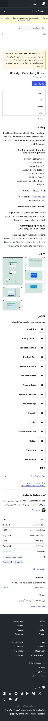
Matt (42, 667)
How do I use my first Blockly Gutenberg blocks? (33, 484)
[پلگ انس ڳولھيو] (19, 28)
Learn (43, 642)
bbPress (41, 672)
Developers (40, 651)
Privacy (42, 634)
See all (5, 587)
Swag (19, 655)
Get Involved (17, 642)
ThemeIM (37, 77)
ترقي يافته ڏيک (39, 569)
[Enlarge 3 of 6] (42, 286)
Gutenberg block (9, 557)
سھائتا (40, 118)
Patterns (19, 634)
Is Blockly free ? (38, 476)
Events (19, 646)
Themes (19, 625)
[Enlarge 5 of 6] (19, 290)
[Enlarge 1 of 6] (42, 260)
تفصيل (40, 93)
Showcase (18, 621)
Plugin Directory (39, 11)
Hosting (42, 630)
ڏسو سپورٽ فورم (38, 606)
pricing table (18, 562)
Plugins (19, 630)
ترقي (41, 112)
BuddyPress (39, 676)
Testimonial (7, 562)
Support (42, 646)
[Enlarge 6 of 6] (19, 303)
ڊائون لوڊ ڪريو (38, 84)
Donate (18, 651)
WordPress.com (37, 663)
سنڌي (37, 687)
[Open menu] (4, 3)
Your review (40, 587)
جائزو (41, 99)
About (43, 621)
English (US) (7, 551)
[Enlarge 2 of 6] (42, 273)
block (20, 557)
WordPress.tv (38, 655)
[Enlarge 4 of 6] (19, 260)
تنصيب (40, 106)
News (43, 625)
